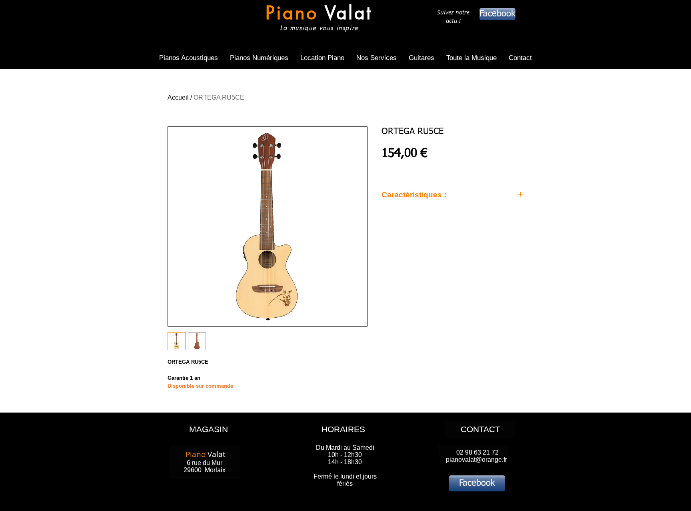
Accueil (178, 97)
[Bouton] (319, 19)
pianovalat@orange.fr (476, 459)
